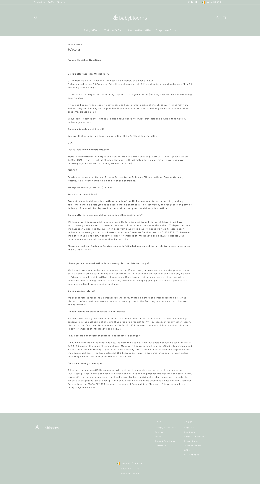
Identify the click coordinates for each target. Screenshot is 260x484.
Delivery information (165, 428)
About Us (61, 2)
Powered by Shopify (130, 473)
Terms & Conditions (165, 441)
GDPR (187, 450)
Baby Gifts (91, 30)
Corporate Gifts (166, 30)
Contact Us (39, 2)
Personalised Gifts (140, 30)
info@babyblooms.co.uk (152, 235)
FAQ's (51, 2)
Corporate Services (194, 437)
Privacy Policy (191, 441)
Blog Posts (189, 432)
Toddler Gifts (113, 30)
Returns (159, 432)
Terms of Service (192, 446)
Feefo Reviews (191, 455)
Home (71, 44)
